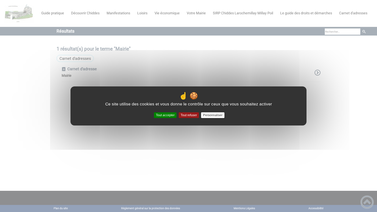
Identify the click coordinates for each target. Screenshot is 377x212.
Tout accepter (165, 115)
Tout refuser (189, 115)
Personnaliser (212, 115)
